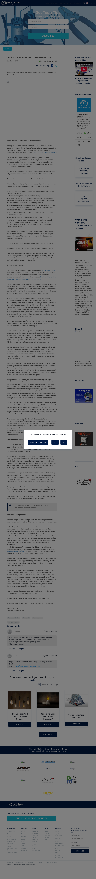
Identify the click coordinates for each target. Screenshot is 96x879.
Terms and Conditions (38, 442)
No (64, 442)
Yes (55, 442)
